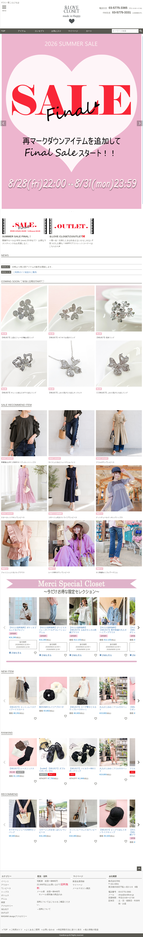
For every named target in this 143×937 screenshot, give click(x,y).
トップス (5, 892)
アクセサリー (7, 906)
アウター (5, 885)
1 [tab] (69, 211)
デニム (4, 899)
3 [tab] (73, 211)
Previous (3, 123)
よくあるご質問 (33, 929)
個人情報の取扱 (91, 929)
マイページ (73, 31)
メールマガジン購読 (81, 888)
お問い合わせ (49, 929)
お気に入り (56, 31)
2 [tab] (71, 211)
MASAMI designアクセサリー (14, 916)
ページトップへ (139, 868)
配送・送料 (42, 876)
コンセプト (39, 31)
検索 (141, 31)
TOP (3, 31)
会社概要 (113, 876)
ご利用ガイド (16, 929)
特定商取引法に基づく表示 (69, 929)
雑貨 (3, 902)
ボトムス (5, 895)
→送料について (44, 909)
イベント (5, 881)
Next (139, 123)
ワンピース (6, 888)
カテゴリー (6, 876)
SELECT (5, 909)
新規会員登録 (78, 881)
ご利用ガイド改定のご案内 (25, 272)
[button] (4, 628)
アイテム (22, 31)
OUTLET (5, 913)
